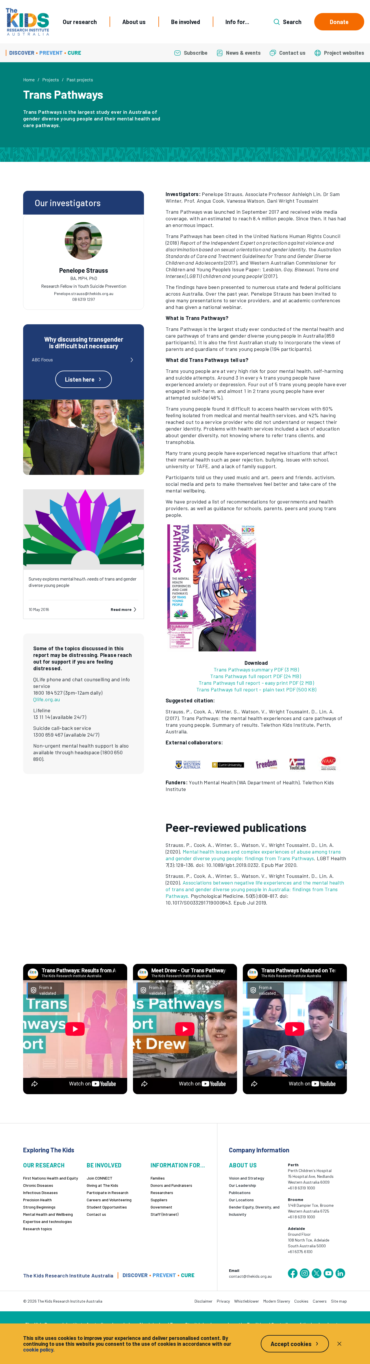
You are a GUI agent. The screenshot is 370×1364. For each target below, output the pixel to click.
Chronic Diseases (38, 1185)
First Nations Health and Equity (50, 1178)
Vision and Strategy (246, 1178)
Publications (240, 1192)
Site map (339, 1301)
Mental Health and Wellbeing (48, 1214)
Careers (320, 1301)
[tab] (83, 280)
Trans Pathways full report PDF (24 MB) (255, 676)
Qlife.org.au (46, 699)
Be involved (185, 21)
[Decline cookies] (339, 1343)
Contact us (96, 1214)
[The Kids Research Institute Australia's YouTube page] (328, 1273)
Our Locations (241, 1199)
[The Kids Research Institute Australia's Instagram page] (305, 1273)
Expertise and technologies (47, 1221)
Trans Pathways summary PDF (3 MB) (256, 669)
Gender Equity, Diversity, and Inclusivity (254, 1210)
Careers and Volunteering (109, 1199)
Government (161, 1206)
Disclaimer (203, 1301)
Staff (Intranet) (164, 1214)
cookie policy (38, 1349)
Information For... (178, 1165)
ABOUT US (243, 1165)
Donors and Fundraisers (171, 1185)
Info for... (237, 21)
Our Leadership (242, 1185)
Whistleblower (246, 1301)
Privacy (223, 1301)
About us (134, 21)
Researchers (162, 1192)
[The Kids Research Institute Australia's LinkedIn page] (340, 1273)
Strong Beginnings (39, 1206)
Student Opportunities (107, 1206)
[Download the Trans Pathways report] (256, 588)
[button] (256, 762)
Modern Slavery (276, 1301)
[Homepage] (27, 22)
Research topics (37, 1228)
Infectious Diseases (40, 1192)
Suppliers (159, 1199)
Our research (80, 21)
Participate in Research (107, 1192)
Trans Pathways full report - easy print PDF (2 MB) (256, 683)
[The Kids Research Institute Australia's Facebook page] (293, 1273)
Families (158, 1178)
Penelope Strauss (83, 270)
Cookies (301, 1301)
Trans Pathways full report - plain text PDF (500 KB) (256, 689)
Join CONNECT (99, 1178)
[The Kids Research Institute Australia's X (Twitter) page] (316, 1273)
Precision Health (37, 1199)
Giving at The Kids (102, 1185)
